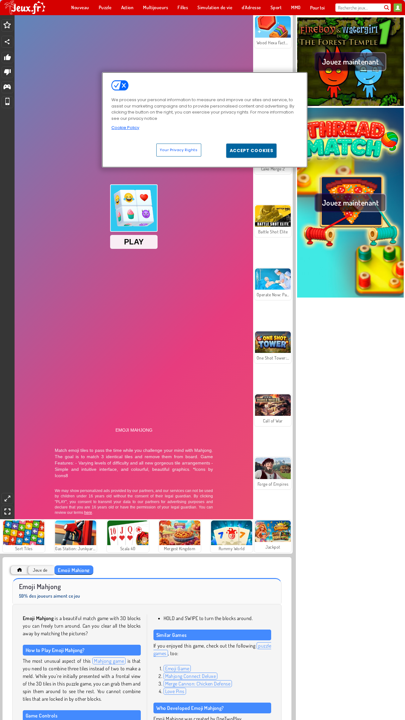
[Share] (7, 42)
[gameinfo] (7, 87)
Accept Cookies (251, 150)
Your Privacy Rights (179, 149)
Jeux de (40, 570)
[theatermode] (7, 498)
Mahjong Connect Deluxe (190, 676)
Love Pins (174, 691)
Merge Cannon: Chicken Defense (198, 683)
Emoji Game (177, 668)
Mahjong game (109, 661)
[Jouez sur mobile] (7, 102)
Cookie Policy (125, 128)
